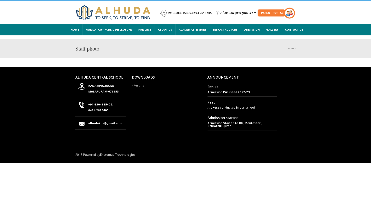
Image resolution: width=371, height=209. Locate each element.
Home (291, 48)
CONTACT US (294, 29)
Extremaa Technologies (117, 154)
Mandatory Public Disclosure (109, 29)
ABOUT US (165, 29)
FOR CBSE (144, 29)
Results (139, 85)
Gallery (272, 29)
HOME (75, 29)
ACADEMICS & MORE (193, 29)
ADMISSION (252, 29)
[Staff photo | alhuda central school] (114, 12)
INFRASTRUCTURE (225, 29)
